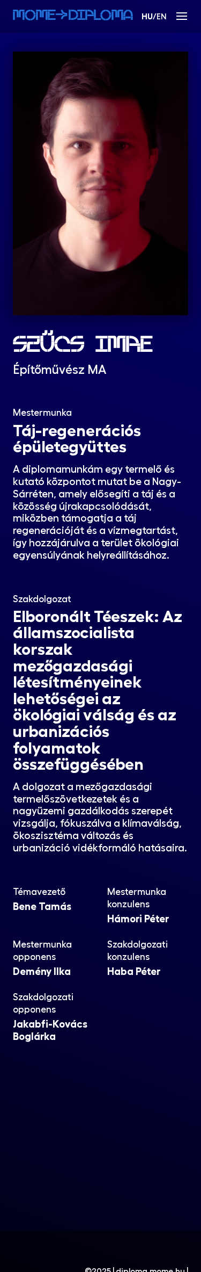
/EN (154, 16)
